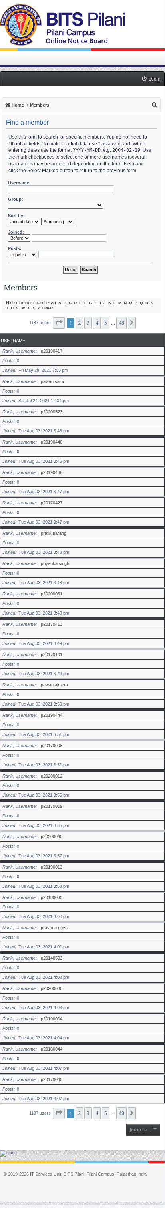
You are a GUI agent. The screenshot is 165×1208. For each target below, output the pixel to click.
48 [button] (121, 322)
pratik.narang (53, 533)
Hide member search (26, 302)
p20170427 (51, 502)
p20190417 (51, 351)
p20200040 (51, 836)
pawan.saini (52, 381)
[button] (59, 323)
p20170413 (51, 624)
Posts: (15, 248)
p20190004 (51, 1018)
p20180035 (51, 897)
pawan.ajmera (54, 684)
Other (47, 308)
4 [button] (96, 322)
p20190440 (51, 442)
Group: (15, 199)
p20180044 (51, 1049)
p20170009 (51, 806)
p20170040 (51, 1079)
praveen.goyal (54, 927)
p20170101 (51, 654)
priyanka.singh (55, 563)
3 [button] (88, 322)
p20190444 (51, 715)
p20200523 (51, 411)
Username (13, 340)
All (53, 303)
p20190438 (51, 472)
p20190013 (51, 867)
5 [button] (105, 322)
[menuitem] (151, 79)
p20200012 (51, 776)
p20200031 (51, 593)
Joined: (16, 232)
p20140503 (51, 958)
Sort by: (16, 215)
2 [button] (79, 322)
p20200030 (51, 988)
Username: (19, 183)
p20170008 (51, 745)
